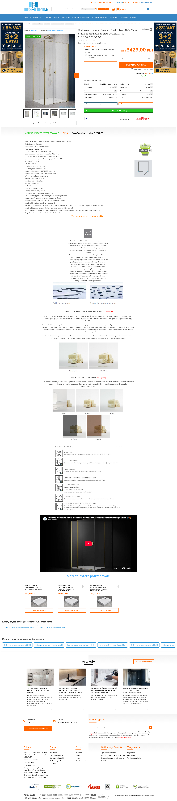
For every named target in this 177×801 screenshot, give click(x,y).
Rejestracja (131, 755)
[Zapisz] (150, 727)
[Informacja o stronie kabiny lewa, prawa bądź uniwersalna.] (115, 91)
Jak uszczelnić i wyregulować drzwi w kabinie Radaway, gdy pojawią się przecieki (104, 690)
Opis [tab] (65, 133)
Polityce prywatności (124, 737)
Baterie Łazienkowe (61, 17)
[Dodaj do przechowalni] (51, 586)
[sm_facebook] (86, 118)
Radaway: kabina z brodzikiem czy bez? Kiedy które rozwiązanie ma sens (135, 690)
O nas (77, 758)
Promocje (124, 17)
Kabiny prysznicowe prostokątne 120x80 (17, 645)
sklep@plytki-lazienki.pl (68, 722)
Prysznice (37, 17)
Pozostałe (113, 17)
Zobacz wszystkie (145, 662)
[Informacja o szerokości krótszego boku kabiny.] (115, 87)
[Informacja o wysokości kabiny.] (151, 87)
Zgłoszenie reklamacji (108, 753)
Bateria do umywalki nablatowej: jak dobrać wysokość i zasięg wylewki (70, 690)
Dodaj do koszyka (136, 65)
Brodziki (47, 17)
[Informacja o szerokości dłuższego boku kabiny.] (151, 84)
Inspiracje (78, 753)
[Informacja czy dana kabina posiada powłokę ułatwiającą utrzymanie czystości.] (151, 94)
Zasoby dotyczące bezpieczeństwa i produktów (42, 123)
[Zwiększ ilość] (149, 58)
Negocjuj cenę (119, 110)
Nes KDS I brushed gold (55, 30)
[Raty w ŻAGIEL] (142, 119)
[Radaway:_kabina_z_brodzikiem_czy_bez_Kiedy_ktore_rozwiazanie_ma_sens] (147, 709)
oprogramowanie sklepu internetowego (141, 795)
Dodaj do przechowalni (143, 69)
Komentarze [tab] (96, 133)
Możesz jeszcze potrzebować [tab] (42, 133)
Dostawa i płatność (137, 104)
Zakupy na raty (29, 762)
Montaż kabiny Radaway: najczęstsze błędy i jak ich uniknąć (38, 690)
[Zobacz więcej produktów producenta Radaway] (147, 29)
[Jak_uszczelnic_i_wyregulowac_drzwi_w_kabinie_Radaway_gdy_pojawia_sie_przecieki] (115, 709)
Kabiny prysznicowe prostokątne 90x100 (144, 645)
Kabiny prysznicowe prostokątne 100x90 (112, 645)
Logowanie (131, 753)
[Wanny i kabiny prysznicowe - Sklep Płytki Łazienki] (36, 6)
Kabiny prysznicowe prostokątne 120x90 (49, 645)
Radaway (34, 30)
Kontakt (78, 755)
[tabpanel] (88, 325)
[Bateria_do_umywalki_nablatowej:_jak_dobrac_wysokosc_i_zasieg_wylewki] (83, 709)
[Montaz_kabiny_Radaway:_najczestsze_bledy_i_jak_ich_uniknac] (51, 709)
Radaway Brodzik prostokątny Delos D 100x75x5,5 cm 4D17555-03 (33, 587)
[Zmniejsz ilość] (122, 58)
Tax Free (53, 763)
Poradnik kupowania (57, 755)
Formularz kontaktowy (38, 729)
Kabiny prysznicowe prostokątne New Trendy (19, 628)
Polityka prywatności (57, 761)
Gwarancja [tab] (78, 133)
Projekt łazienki (80, 761)
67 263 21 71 (34, 722)
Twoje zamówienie (134, 758)
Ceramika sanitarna (81, 17)
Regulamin (92, 734)
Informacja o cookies (121, 795)
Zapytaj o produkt (102, 104)
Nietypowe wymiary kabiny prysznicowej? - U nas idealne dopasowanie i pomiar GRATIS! (35, 770)
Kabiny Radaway (99, 17)
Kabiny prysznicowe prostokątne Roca (52, 628)
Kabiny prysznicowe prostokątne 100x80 (80, 645)
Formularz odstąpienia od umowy (113, 755)
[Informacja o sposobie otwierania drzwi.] (151, 91)
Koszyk (133, 17)
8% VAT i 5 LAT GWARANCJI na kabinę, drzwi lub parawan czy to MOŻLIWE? (35, 755)
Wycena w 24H (29, 765)
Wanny (28, 17)
